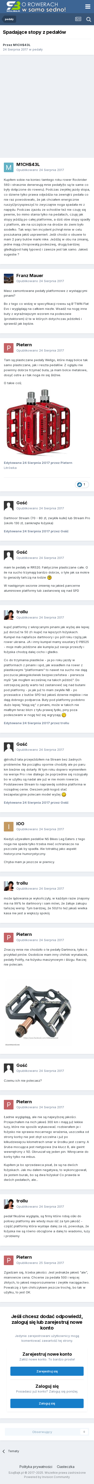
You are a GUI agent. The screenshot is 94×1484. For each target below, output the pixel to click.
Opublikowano (40, 170)
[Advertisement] (47, 106)
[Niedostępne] (38, 423)
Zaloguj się (47, 1403)
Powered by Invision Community (47, 1477)
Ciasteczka (65, 1467)
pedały (38, 49)
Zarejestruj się (47, 1371)
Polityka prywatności (36, 1467)
